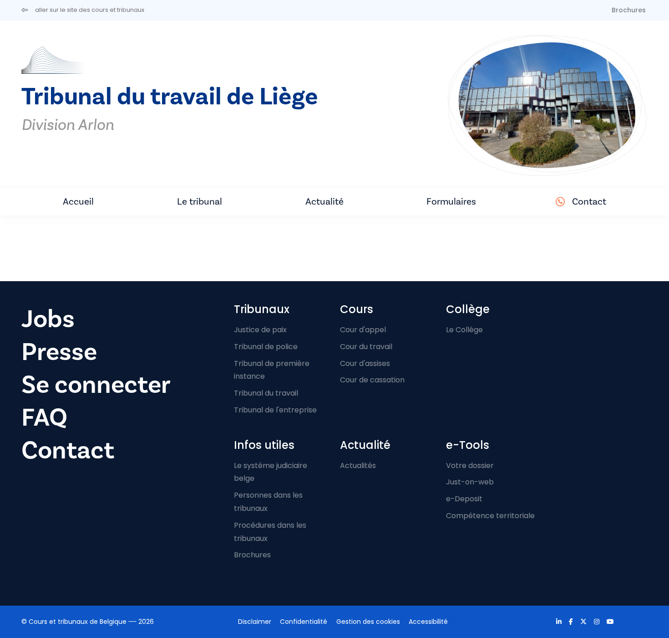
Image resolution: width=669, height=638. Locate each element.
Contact (589, 202)
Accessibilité (428, 621)
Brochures (629, 10)
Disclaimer (254, 621)
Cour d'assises (365, 363)
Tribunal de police (266, 346)
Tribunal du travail (266, 393)
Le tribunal (199, 202)
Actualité (324, 202)
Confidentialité (303, 621)
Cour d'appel (363, 329)
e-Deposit (464, 499)
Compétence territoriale (490, 515)
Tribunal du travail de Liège (169, 97)
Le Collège (464, 329)
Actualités (358, 465)
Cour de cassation (372, 380)
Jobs (48, 319)
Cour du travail (366, 346)
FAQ (44, 417)
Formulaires (451, 202)
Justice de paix (260, 329)
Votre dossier (470, 465)
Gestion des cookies (368, 621)
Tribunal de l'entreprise (275, 410)
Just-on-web (470, 482)
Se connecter (96, 385)
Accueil (78, 202)
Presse (59, 352)
